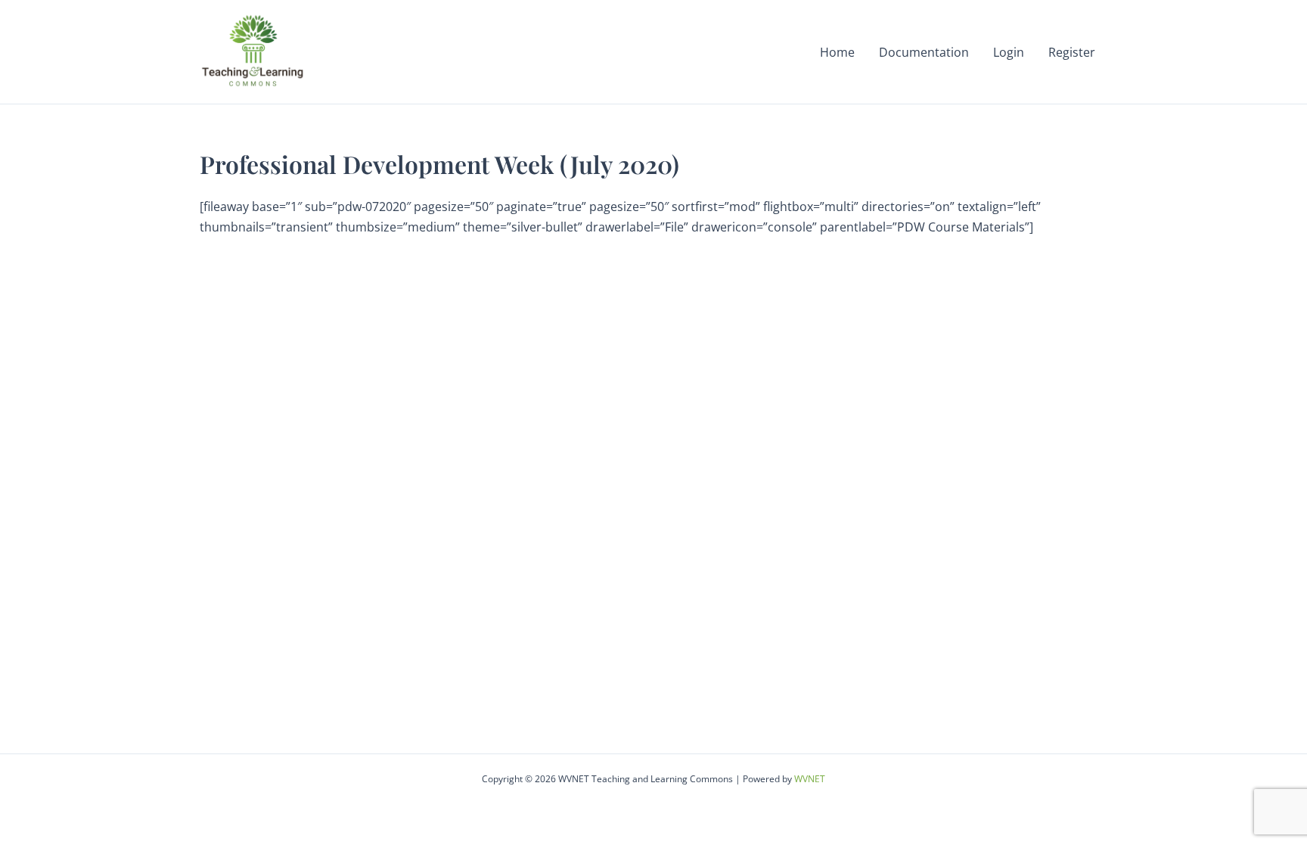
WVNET (809, 778)
